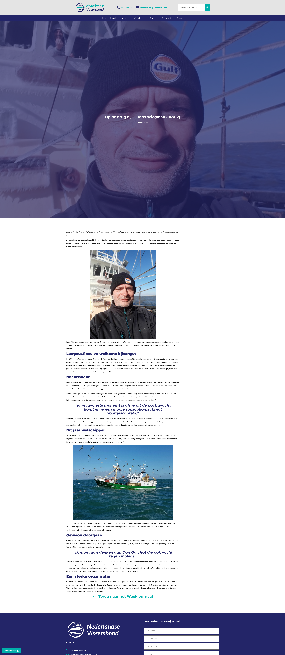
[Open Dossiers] (158, 18)
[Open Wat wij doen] (145, 18)
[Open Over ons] (130, 18)
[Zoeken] (207, 7)
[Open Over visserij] (173, 18)
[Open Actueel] (117, 18)
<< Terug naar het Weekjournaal (123, 596)
